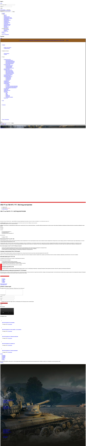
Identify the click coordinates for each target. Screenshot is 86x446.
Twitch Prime (6, 23)
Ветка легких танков (9, 70)
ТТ (4, 127)
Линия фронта (6, 21)
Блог (3, 100)
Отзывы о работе (6, 407)
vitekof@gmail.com (50, 40)
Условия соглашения (6, 400)
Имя (1, 296)
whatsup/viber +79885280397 (34, 40)
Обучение (5, 91)
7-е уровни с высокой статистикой (11, 86)
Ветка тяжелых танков (9, 72)
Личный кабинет (6, 402)
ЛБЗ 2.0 (5, 15)
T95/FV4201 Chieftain (9, 97)
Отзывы (5, 54)
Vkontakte (54, 40)
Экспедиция (5, 437)
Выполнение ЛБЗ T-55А (10, 62)
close (1, 3)
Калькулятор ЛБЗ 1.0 (9, 60)
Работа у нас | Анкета (7, 47)
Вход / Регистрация (5, 34)
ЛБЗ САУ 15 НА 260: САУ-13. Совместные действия (10, 336)
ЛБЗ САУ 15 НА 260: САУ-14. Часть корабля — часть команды (11, 329)
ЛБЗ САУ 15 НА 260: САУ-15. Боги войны (8, 322)
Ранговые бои (6, 26)
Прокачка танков (7, 16)
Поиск (13, 11)
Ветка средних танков (9, 71)
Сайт (1, 299)
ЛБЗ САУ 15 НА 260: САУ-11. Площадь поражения (10, 350)
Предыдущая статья (3, 283)
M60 (6, 93)
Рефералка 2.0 (6, 20)
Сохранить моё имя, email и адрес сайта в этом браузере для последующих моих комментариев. (17, 301)
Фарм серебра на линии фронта (11, 87)
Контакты (5, 30)
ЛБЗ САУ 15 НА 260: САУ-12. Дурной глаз (8, 343)
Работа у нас (6, 31)
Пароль (1, 6)
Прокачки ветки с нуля (8, 69)
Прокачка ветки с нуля (8, 17)
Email (1, 298)
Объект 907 (8, 95)
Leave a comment (5, 209)
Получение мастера (7, 24)
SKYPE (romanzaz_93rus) (43, 40)
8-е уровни (8, 84)
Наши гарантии (6, 29)
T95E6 (7, 94)
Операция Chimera (9, 67)
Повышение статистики (8, 76)
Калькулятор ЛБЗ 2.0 (9, 65)
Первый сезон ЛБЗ (7, 59)
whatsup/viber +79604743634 (24, 40)
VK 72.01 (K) (8, 96)
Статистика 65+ (8, 78)
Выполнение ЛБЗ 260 (9, 63)
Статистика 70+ (8, 79)
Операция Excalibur (9, 66)
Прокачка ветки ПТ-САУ (10, 73)
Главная (1, 127)
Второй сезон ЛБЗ (7, 64)
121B (7, 92)
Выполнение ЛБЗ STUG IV (10, 61)
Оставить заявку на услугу (4, 276)
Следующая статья (3, 284)
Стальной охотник (7, 22)
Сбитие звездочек (7, 25)
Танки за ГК (6, 27)
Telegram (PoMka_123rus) (60, 40)
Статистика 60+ (8, 77)
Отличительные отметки (8, 18)
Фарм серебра (6, 19)
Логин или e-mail (3, 4)
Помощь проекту (7, 48)
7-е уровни (8, 85)
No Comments (10, 324)
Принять (1, 362)
